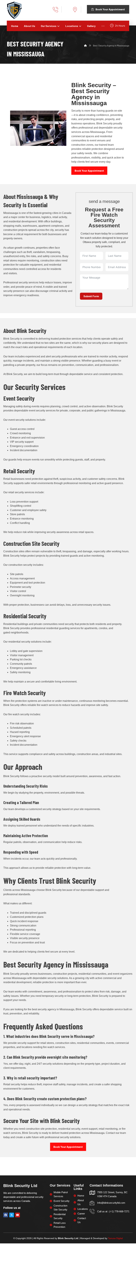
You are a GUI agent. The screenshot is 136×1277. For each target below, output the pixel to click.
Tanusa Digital (115, 1238)
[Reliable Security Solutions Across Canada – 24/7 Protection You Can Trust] (14, 10)
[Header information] (77, 9)
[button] (103, 26)
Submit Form (91, 296)
